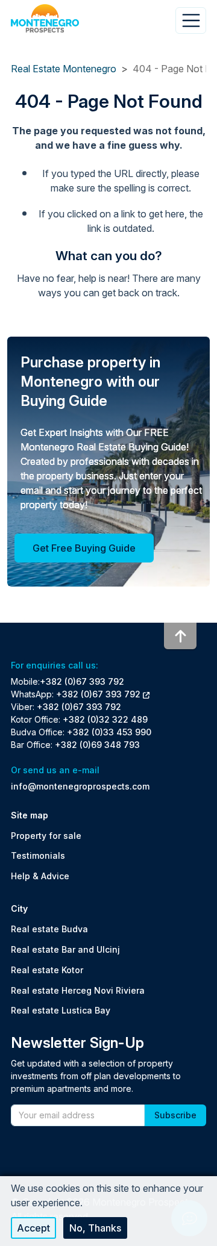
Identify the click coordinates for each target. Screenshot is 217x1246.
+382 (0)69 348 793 (97, 745)
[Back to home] (44, 18)
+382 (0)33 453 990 (109, 732)
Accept (33, 1228)
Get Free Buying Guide (84, 548)
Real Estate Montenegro (63, 69)
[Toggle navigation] (190, 20)
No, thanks (95, 1228)
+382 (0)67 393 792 (82, 681)
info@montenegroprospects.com (80, 786)
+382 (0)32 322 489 (105, 719)
